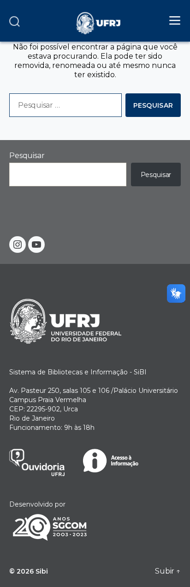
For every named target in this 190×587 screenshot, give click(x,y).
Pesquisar (27, 155)
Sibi (42, 571)
